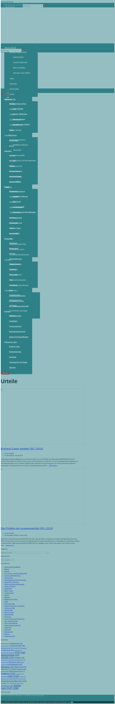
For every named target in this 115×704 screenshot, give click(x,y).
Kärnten (12, 254)
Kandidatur (13, 321)
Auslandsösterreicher (17, 296)
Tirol (10, 280)
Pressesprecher (15, 326)
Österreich (13, 243)
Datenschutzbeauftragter (18, 337)
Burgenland (13, 248)
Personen (13, 135)
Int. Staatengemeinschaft (18, 306)
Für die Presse (14, 171)
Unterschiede (18, 109)
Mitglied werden (15, 316)
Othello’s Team (15, 228)
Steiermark (13, 275)
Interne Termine (15, 182)
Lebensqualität (18, 207)
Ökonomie (17, 202)
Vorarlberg (13, 285)
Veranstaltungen (15, 176)
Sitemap (12, 367)
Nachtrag (12, 357)
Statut (11, 130)
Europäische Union (16, 301)
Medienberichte (15, 352)
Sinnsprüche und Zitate (18, 362)
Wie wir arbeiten (19, 119)
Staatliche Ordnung (20, 196)
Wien (11, 290)
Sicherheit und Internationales (22, 212)
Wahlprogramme (15, 218)
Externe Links (14, 346)
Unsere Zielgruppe (20, 114)
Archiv (11, 146)
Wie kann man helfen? (21, 124)
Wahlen (12, 155)
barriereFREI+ (14, 233)
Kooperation (14, 141)
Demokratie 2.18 (15, 223)
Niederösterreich (15, 259)
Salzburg (12, 269)
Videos (12, 166)
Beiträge (12, 161)
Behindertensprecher (17, 332)
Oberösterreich (15, 264)
